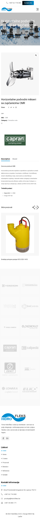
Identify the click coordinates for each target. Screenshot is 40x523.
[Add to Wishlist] (2, 123)
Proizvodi (6, 462)
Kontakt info (28, 3)
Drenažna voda (12, 120)
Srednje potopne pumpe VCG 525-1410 (14, 259)
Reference (6, 471)
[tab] (5, 159)
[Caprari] (15, 140)
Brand (15, 159)
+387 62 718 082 (15, 3)
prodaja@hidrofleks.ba (12, 498)
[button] (33, 207)
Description (5, 159)
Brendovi (5, 467)
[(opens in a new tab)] (10, 285)
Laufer (20, 516)
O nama (5, 458)
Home (4, 454)
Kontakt (5, 475)
